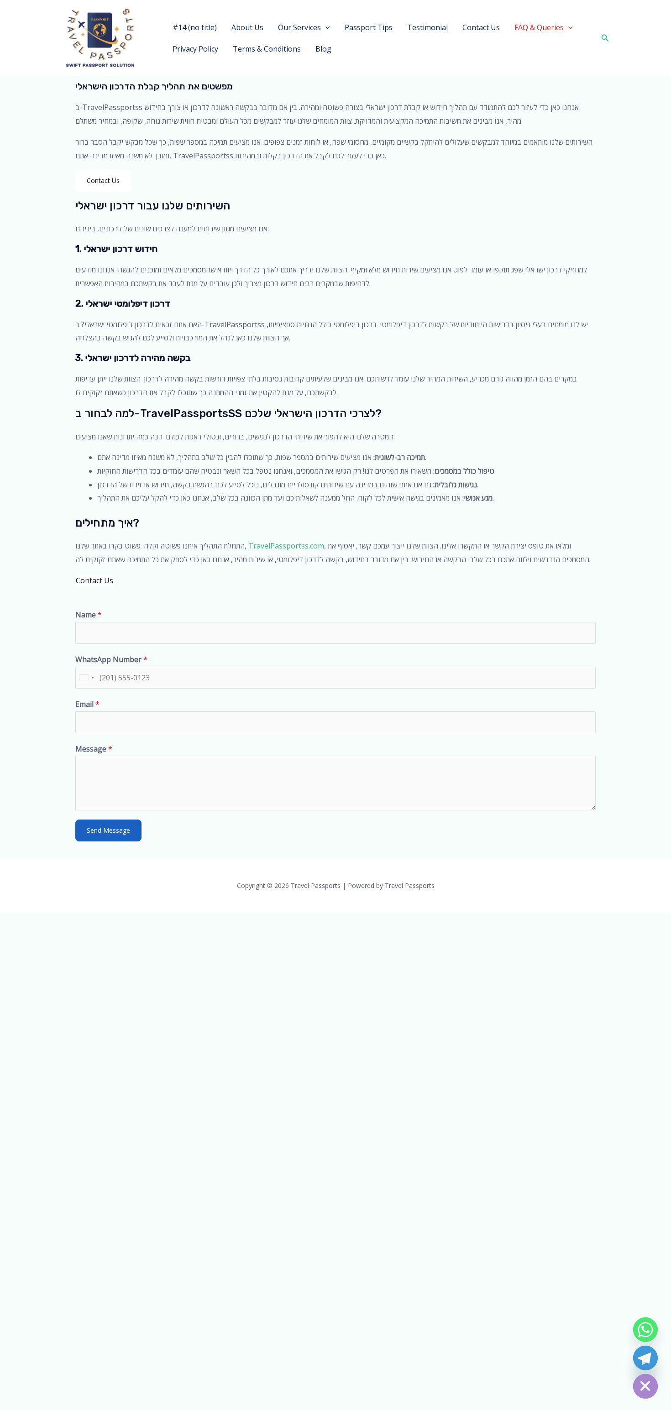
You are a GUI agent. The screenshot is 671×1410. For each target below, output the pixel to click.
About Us (247, 27)
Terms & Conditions (267, 49)
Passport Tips (369, 27)
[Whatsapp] (645, 1329)
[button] (325, 27)
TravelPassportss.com (286, 546)
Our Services (299, 27)
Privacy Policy (195, 49)
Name (88, 615)
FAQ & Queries (539, 27)
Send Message (108, 830)
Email (87, 704)
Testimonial (427, 27)
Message (93, 749)
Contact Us (481, 27)
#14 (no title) (195, 27)
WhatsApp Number (111, 659)
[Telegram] (645, 1358)
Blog (323, 49)
